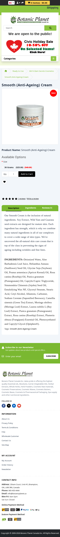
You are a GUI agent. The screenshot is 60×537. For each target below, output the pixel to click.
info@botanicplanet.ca (17, 493)
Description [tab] (13, 208)
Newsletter (6, 469)
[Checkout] (22, 2)
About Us (5, 419)
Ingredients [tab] (30, 208)
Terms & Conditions (10, 427)
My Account (7, 460)
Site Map (5, 445)
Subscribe (51, 356)
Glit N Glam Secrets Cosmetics (41, 71)
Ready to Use (18, 71)
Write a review (33, 198)
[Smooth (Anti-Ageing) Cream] (30, 117)
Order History (7, 465)
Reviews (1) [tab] (47, 208)
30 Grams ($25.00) (18, 167)
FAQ (3, 432)
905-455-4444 (14, 490)
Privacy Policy (7, 423)
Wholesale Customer (10, 436)
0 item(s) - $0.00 (38, 2)
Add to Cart (27, 174)
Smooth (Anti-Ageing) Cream (16, 77)
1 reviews (21, 198)
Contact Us (6, 440)
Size (5, 161)
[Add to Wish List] (4, 182)
